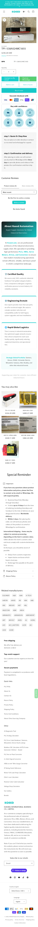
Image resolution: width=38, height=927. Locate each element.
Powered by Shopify (18, 916)
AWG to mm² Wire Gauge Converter (16, 763)
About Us (7, 691)
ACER (24, 625)
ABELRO (12, 605)
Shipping (4, 55)
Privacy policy (9, 919)
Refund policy (29, 916)
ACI (31, 625)
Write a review (19, 202)
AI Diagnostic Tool (10, 731)
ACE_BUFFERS (14, 625)
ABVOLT (11, 620)
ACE (4, 625)
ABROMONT (30, 615)
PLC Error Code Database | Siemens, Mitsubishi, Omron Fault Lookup (15, 741)
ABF (19, 605)
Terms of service (19, 919)
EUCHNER (6, 595)
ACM (4, 630)
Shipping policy (30, 919)
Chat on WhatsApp (26, 79)
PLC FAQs (7, 687)
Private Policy (8, 705)
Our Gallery (8, 791)
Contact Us (7, 696)
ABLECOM (6, 610)
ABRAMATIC (7, 615)
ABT (4, 620)
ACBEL (33, 620)
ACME (11, 630)
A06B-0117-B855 (10, 460)
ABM (14, 610)
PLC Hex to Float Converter (13, 754)
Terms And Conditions (11, 714)
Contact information (20, 923)
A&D (14, 595)
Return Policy (8, 700)
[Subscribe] (31, 863)
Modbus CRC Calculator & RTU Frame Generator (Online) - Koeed (16, 748)
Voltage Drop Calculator (12, 786)
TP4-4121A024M (10, 410)
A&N (20, 595)
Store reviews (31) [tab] (28, 186)
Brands (6, 795)
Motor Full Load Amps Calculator (15, 773)
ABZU (20, 620)
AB (20, 600)
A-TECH (28, 595)
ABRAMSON (18, 615)
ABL (25, 605)
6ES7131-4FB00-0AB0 (10, 435)
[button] (4, 11)
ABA (25, 600)
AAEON (5, 600)
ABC (4, 605)
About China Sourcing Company (14, 718)
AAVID (13, 600)
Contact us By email (10, 79)
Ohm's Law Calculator (11, 777)
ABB (32, 600)
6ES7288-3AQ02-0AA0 (27, 435)
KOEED (11, 916)
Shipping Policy (9, 709)
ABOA (22, 610)
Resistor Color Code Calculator (14, 782)
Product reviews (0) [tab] (10, 186)
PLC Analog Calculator (11, 736)
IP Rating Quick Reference (12, 768)
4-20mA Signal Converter (12, 759)
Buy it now (19, 90)
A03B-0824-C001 (28, 410)
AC (26, 620)
